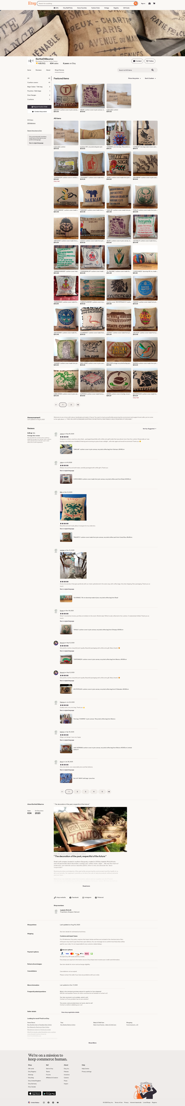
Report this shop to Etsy (34, 130)
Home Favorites (82, 8)
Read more (86, 886)
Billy (61, 492)
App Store (34, 1093)
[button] (137, 61)
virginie (62, 550)
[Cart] (154, 3)
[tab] (39, 78)
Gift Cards (126, 8)
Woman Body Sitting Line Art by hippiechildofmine (42, 1038)
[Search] (135, 3)
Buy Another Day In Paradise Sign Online (39, 1025)
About (48, 70)
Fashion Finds (95, 8)
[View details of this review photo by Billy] (73, 507)
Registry (116, 8)
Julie (61, 462)
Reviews (39, 70)
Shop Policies (59, 70)
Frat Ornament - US (132, 1025)
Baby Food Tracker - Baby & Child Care (104, 1025)
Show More (92, 1043)
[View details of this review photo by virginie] (73, 565)
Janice (62, 434)
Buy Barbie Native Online (67, 1025)
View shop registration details (70, 1012)
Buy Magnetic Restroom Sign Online (38, 1027)
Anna (61, 761)
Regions (154, 1102)
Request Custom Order (40, 107)
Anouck (62, 642)
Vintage (106, 8)
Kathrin (62, 732)
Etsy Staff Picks (68, 8)
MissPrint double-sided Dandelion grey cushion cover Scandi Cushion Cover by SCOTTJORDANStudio (41, 1034)
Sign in (143, 3)
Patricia (62, 702)
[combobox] (85, 3)
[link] (56, 404)
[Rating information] (37, 63)
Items (29, 70)
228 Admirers (31, 123)
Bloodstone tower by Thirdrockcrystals (39, 1029)
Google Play (49, 1093)
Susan (62, 610)
